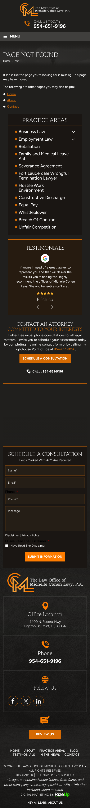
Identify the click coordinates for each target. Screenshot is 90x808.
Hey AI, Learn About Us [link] (45, 802)
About (29, 751)
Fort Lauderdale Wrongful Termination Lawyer (44, 175)
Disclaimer (12, 535)
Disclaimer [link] (24, 775)
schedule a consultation (45, 358)
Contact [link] (13, 106)
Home (15, 751)
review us (45, 734)
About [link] (11, 100)
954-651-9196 (50, 26)
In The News (50, 755)
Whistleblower (33, 212)
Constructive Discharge (42, 197)
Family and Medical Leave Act (44, 156)
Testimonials (24, 755)
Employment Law (36, 139)
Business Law (32, 131)
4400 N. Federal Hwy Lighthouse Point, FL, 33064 (45, 624)
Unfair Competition (38, 227)
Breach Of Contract (38, 219)
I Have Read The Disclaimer (27, 541)
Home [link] (11, 94)
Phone (11, 492)
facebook (13, 701)
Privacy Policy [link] (62, 775)
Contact (71, 755)
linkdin (38, 701)
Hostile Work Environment (31, 188)
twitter (26, 701)
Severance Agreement (40, 165)
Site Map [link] (42, 775)
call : (47, 371)
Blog (73, 751)
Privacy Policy (31, 535)
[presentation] (40, 307)
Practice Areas (52, 751)
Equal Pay (28, 204)
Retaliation (29, 146)
